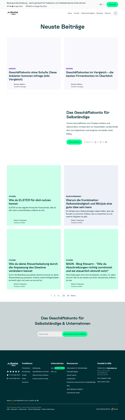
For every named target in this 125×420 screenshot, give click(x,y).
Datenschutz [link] (23, 409)
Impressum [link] (14, 409)
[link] (13, 13)
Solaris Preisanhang (34, 409)
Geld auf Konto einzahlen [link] (40, 375)
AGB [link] (8, 409)
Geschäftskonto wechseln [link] (41, 371)
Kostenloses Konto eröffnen (75, 334)
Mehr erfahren (74, 142)
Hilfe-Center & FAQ (103, 382)
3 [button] (58, 296)
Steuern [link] (108, 13)
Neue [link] (70, 13)
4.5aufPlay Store (14, 378)
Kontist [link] (76, 13)
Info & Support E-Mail (104, 378)
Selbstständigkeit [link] (88, 13)
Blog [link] (68, 385)
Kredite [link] (24, 375)
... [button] (60, 296)
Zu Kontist (112, 4)
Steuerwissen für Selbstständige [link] (77, 368)
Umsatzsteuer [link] (71, 378)
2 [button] (54, 296)
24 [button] (68, 296)
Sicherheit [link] (25, 382)
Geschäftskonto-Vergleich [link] (75, 389)
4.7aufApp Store (14, 375)
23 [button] (64, 296)
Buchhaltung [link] (26, 371)
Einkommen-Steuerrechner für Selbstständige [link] (81, 382)
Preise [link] (24, 378)
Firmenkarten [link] (26, 368)
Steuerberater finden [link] (73, 393)
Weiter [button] (73, 296)
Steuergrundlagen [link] (72, 371)
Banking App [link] (36, 368)
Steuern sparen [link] (71, 375)
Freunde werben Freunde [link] (40, 378)
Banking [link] (100, 13)
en (104, 4)
